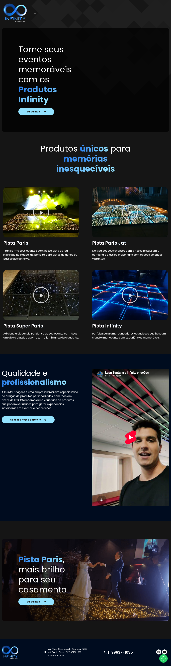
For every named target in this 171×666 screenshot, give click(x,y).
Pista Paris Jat (109, 243)
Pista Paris (15, 243)
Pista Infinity (107, 326)
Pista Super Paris (23, 326)
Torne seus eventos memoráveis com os (44, 74)
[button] (41, 212)
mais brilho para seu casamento (42, 579)
